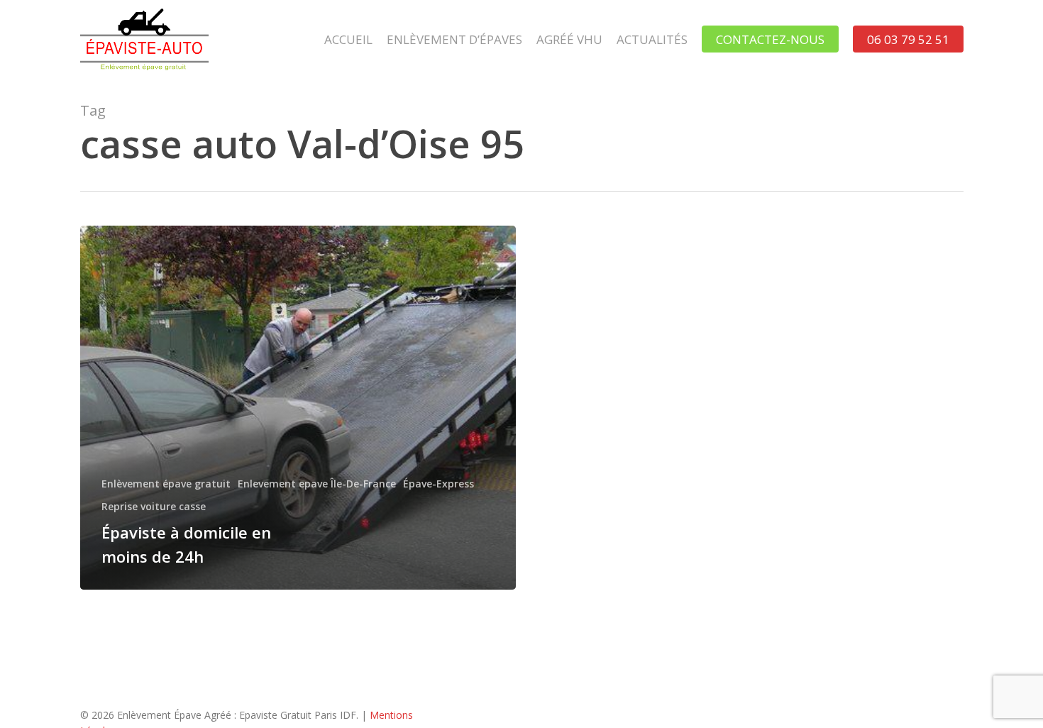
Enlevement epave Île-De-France (317, 483)
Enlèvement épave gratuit (166, 483)
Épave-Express (438, 483)
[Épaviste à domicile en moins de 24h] (298, 408)
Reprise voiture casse (153, 506)
